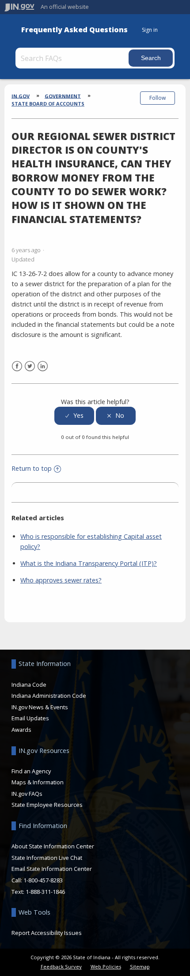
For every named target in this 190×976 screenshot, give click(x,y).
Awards (21, 729)
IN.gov (20, 95)
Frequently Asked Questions (74, 30)
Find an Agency (31, 771)
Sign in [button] (150, 30)
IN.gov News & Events (39, 707)
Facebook (17, 366)
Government (63, 95)
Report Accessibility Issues (46, 932)
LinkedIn (42, 366)
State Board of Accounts (47, 103)
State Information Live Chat (46, 857)
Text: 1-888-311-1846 (38, 891)
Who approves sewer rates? (61, 580)
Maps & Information (37, 782)
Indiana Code (28, 684)
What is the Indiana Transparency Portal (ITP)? (88, 563)
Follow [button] (157, 98)
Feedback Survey (61, 966)
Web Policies (106, 966)
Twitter (29, 366)
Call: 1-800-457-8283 (37, 880)
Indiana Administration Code (48, 695)
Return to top (31, 468)
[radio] (74, 416)
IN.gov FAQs (26, 793)
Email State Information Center (51, 868)
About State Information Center (52, 846)
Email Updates (30, 718)
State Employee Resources (47, 804)
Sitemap (140, 966)
